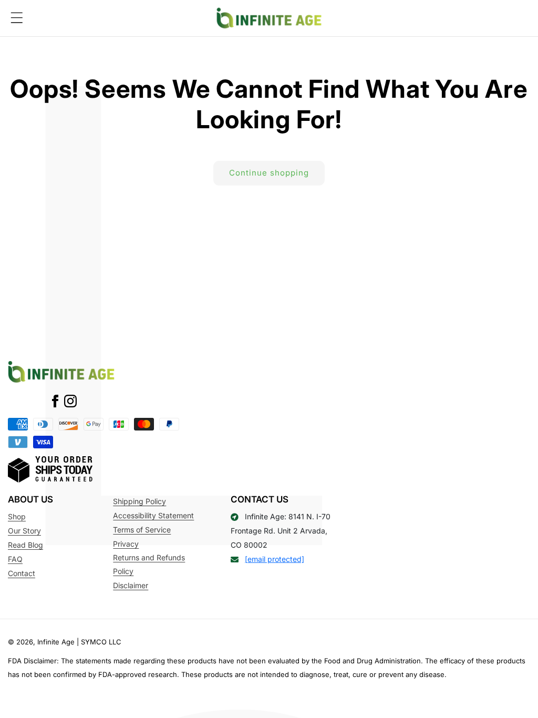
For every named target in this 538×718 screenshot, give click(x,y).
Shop (17, 516)
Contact (21, 573)
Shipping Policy (139, 501)
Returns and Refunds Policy (149, 564)
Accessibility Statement (153, 515)
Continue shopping (269, 173)
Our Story (24, 530)
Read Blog (25, 544)
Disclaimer (130, 585)
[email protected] (274, 559)
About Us (30, 499)
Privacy (126, 543)
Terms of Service (142, 529)
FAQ (15, 559)
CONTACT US (259, 499)
